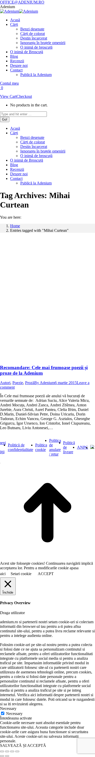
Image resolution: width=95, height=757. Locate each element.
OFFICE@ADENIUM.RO (22, 2)
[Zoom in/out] (17, 751)
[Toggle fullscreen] (12, 751)
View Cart (8, 96)
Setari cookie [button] (21, 574)
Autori (5, 383)
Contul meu (9, 83)
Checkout (24, 96)
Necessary (14, 713)
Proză (29, 383)
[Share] (7, 751)
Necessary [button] (8, 708)
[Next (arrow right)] (7, 756)
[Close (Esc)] (2, 751)
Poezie (17, 383)
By (44, 383)
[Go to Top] (47, 559)
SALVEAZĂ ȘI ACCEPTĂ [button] (23, 745)
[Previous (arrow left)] (2, 756)
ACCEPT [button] (46, 574)
